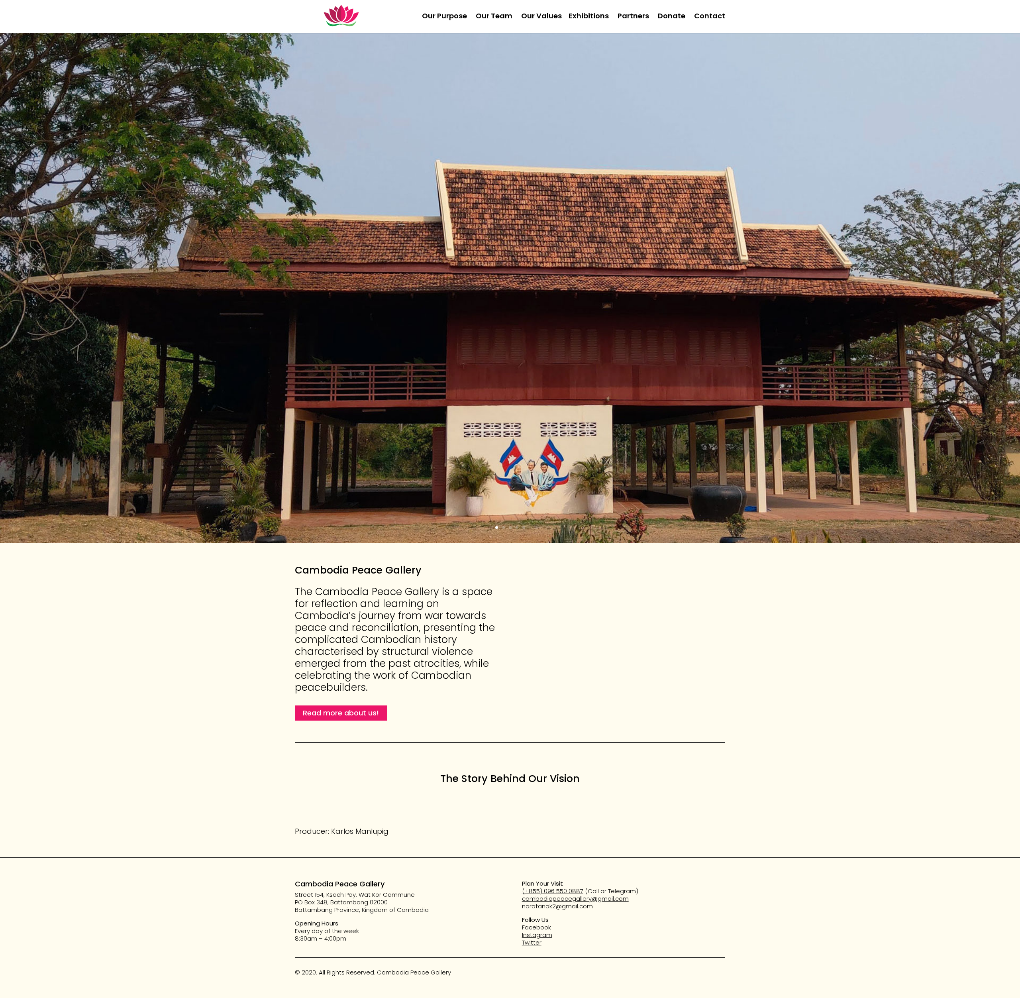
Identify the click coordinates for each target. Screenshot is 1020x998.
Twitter (531, 942)
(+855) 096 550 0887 (552, 891)
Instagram (537, 935)
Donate (671, 17)
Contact (709, 17)
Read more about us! (341, 713)
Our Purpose (444, 17)
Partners (633, 17)
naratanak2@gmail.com (557, 906)
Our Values (541, 17)
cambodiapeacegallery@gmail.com (575, 898)
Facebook (536, 927)
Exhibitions (589, 17)
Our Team (494, 17)
